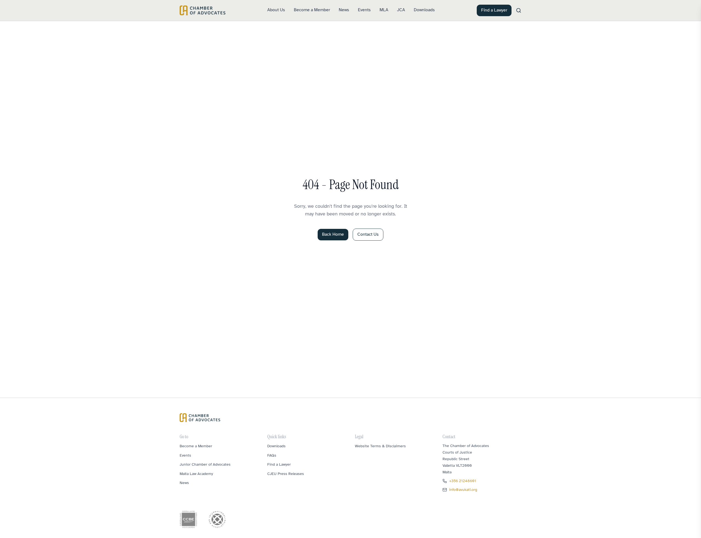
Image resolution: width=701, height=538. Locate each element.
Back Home (333, 234)
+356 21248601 (462, 481)
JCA (401, 10)
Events (364, 10)
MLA (384, 10)
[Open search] (518, 10)
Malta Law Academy (196, 473)
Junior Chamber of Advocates (205, 464)
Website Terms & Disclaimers (380, 446)
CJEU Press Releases (285, 473)
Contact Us (368, 234)
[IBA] (217, 519)
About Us (276, 10)
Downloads (424, 10)
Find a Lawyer (494, 10)
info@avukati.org (463, 489)
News (344, 10)
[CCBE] (188, 519)
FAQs (271, 455)
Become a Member (312, 10)
